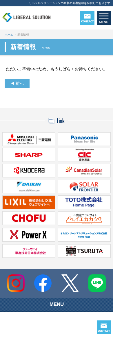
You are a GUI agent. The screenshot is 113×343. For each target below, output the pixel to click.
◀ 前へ (17, 83)
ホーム (9, 34)
